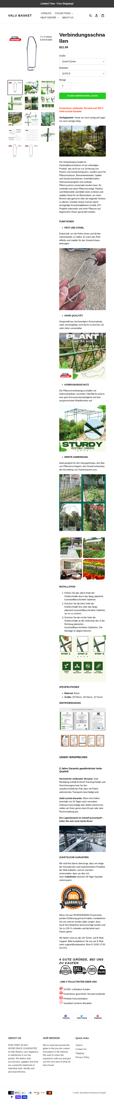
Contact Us (81, 1049)
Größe (62, 55)
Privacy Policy (83, 1057)
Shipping (80, 1053)
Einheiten (63, 68)
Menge (62, 80)
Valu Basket (20, 15)
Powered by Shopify (98, 1093)
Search (79, 1045)
